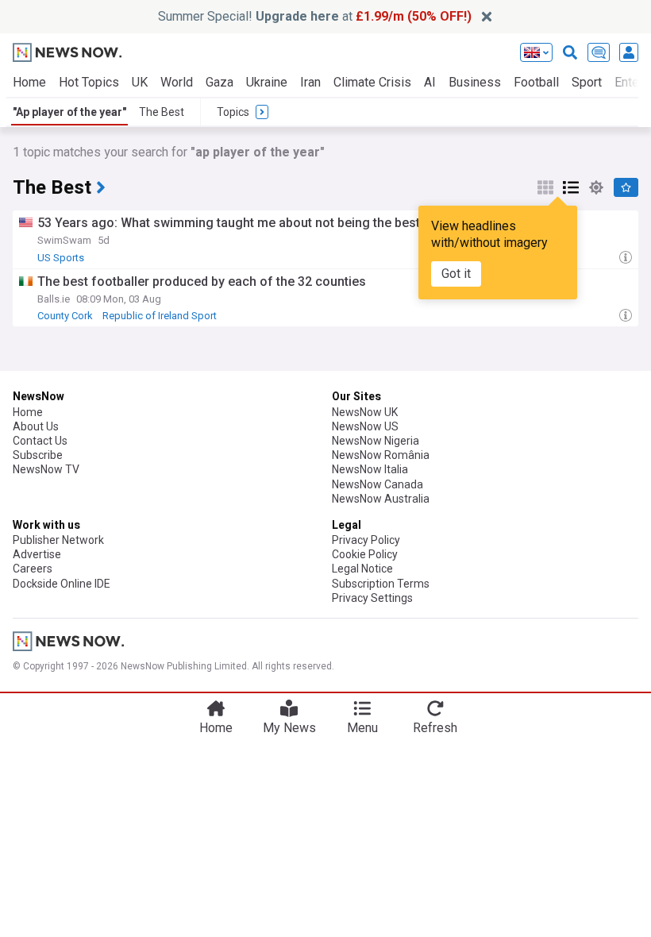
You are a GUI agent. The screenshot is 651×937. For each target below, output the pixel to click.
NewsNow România (381, 455)
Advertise (37, 554)
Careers (32, 568)
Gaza (219, 82)
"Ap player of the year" (69, 112)
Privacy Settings (372, 598)
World (176, 82)
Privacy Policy (366, 540)
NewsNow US (365, 426)
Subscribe (38, 455)
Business (475, 82)
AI (430, 82)
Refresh (435, 727)
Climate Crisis (372, 82)
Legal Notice (362, 568)
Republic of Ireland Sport (159, 316)
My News (289, 727)
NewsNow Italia (370, 469)
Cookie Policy (365, 554)
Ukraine (266, 82)
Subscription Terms (381, 583)
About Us (36, 426)
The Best (161, 112)
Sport (587, 82)
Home (29, 82)
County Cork (65, 316)
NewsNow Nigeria (375, 440)
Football (536, 82)
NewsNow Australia (381, 498)
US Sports (60, 258)
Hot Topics (89, 82)
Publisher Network (58, 540)
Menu (362, 727)
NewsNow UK (365, 412)
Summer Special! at (315, 16)
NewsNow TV (46, 469)
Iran (310, 82)
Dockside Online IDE (61, 583)
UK (140, 82)
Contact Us (40, 440)
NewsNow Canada (377, 484)
